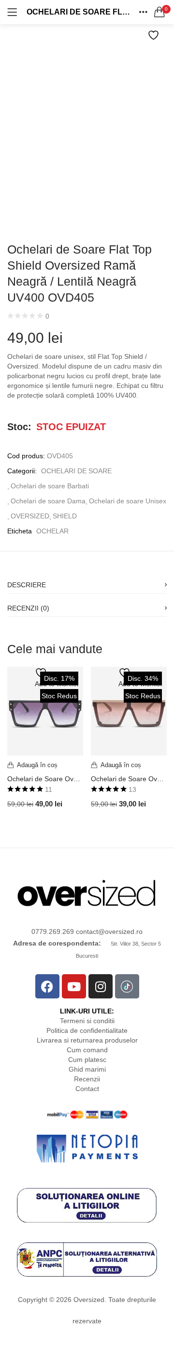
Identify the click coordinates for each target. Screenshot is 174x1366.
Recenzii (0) (28, 608)
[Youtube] (74, 986)
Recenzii (87, 1079)
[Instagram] (100, 986)
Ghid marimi (87, 1069)
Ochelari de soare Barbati (50, 486)
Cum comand (87, 1050)
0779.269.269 (53, 931)
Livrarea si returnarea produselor (87, 1040)
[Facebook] (47, 986)
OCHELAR (52, 531)
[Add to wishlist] (154, 35)
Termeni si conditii (87, 1021)
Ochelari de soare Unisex (127, 501)
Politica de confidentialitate (87, 1030)
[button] (159, 12)
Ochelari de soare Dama (48, 501)
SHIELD (65, 516)
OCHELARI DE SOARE (76, 471)
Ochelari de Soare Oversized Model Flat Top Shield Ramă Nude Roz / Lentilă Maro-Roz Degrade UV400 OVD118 (129, 779)
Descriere (26, 585)
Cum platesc (87, 1059)
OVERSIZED (30, 516)
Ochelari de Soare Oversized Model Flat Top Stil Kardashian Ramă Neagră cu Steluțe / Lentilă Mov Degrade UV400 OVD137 (45, 779)
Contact (87, 1089)
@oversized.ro (120, 931)
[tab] (87, 582)
